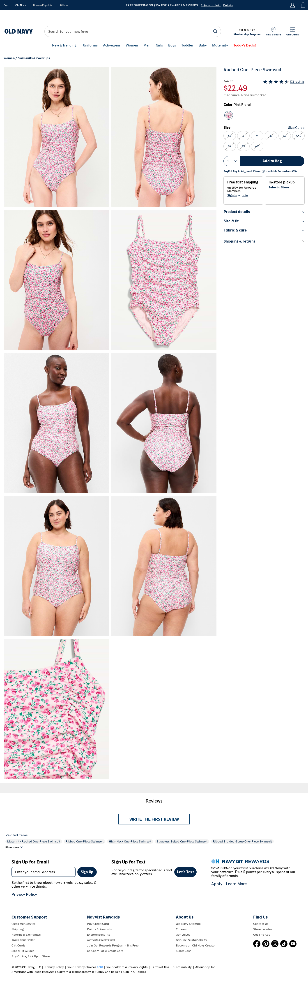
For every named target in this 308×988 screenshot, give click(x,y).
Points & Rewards (99, 929)
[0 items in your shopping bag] (302, 5)
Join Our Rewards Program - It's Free (112, 945)
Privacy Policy (24, 894)
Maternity (220, 45)
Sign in (232, 195)
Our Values (183, 934)
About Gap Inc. (205, 967)
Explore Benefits (98, 934)
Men (146, 45)
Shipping (17, 929)
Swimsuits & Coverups (34, 58)
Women (132, 45)
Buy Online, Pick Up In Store (30, 956)
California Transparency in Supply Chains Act (88, 972)
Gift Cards (18, 945)
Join (245, 195)
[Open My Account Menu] (292, 5)
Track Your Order (22, 940)
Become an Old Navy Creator (196, 945)
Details (228, 5)
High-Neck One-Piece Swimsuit (130, 841)
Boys (172, 45)
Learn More (236, 884)
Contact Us (260, 924)
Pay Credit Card (98, 924)
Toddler (187, 45)
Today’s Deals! (244, 45)
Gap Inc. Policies (134, 972)
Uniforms (90, 45)
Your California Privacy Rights (126, 967)
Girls (159, 45)
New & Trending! (65, 45)
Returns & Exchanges (26, 934)
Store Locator (262, 929)
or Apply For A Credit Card (105, 951)
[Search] (215, 31)
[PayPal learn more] (245, 171)
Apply (216, 884)
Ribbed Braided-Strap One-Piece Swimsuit (242, 841)
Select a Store (279, 187)
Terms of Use (160, 967)
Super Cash (183, 951)
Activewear (111, 45)
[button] (110, 423)
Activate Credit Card (101, 940)
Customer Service (23, 924)
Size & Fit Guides (22, 951)
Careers (181, 929)
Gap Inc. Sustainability (191, 940)
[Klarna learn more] (263, 171)
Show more (12, 847)
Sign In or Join (211, 5)
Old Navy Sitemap (188, 924)
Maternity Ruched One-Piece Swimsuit (33, 841)
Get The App (261, 934)
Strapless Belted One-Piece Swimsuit (182, 841)
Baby (203, 45)
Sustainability (182, 967)
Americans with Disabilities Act (32, 972)
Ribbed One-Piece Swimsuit (85, 841)
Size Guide (296, 128)
